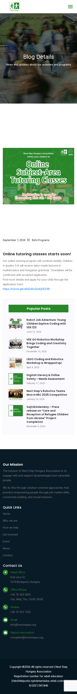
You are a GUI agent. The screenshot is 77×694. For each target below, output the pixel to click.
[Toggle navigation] (70, 7)
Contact (8, 555)
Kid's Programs (41, 240)
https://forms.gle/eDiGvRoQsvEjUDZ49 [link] (26, 289)
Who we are (10, 520)
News (6, 548)
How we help (11, 527)
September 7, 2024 (15, 240)
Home (6, 513)
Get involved (10, 534)
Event (6, 541)
